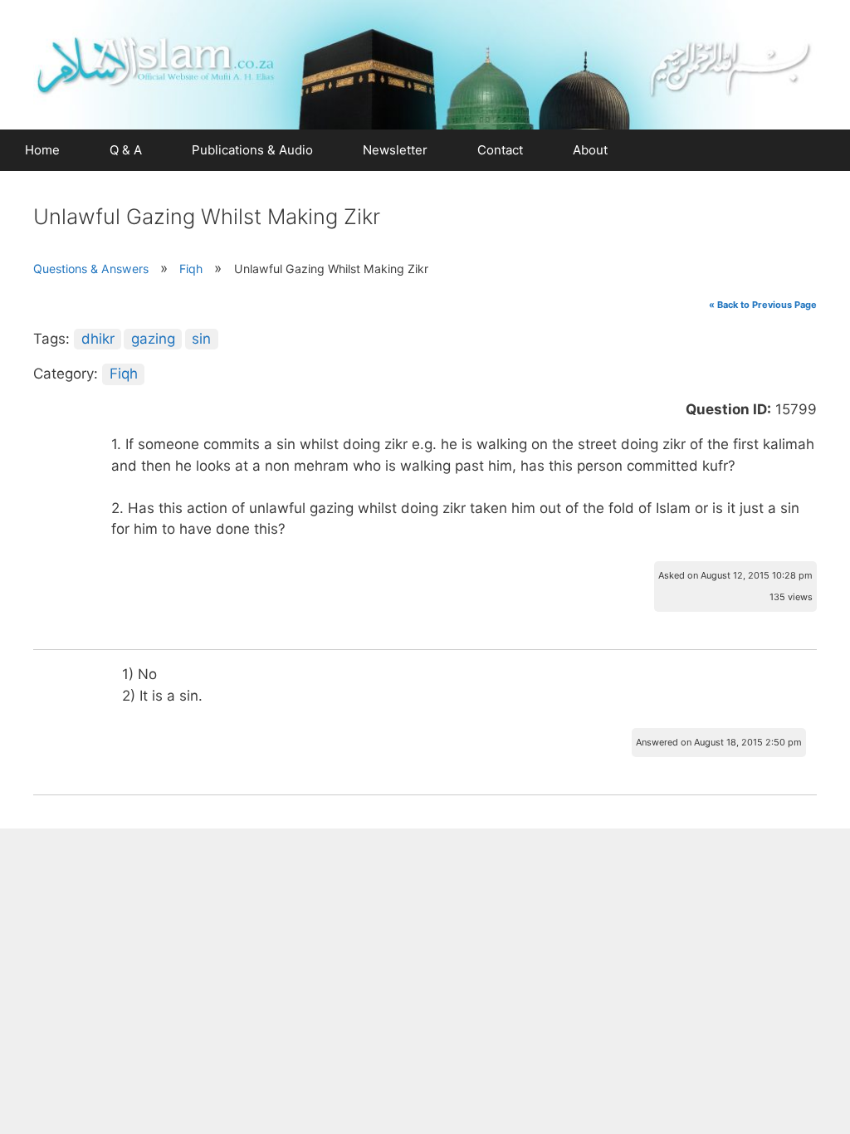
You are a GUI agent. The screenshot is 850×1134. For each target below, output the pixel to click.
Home (42, 150)
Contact (500, 150)
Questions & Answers (91, 269)
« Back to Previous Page (763, 304)
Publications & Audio (252, 150)
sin (201, 338)
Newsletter (395, 150)
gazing (153, 338)
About (590, 150)
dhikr (98, 338)
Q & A (126, 150)
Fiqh (191, 269)
